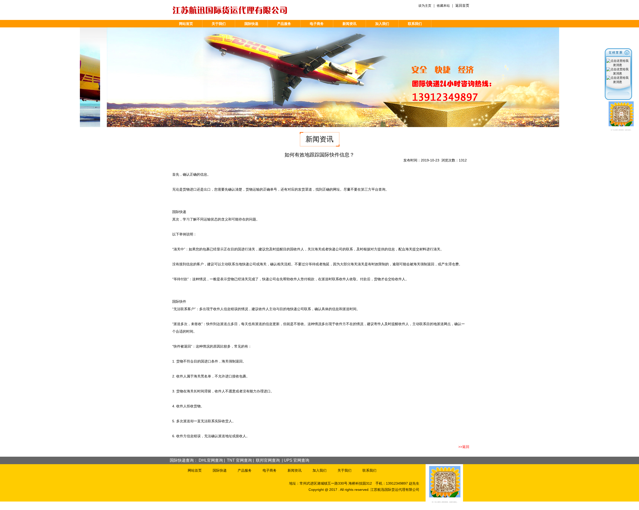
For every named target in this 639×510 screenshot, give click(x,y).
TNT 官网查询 (239, 460)
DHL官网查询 (211, 460)
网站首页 (186, 24)
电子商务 (317, 24)
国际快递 (251, 24)
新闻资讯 (349, 24)
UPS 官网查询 (296, 460)
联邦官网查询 (268, 460)
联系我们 (415, 24)
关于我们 (219, 24)
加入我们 (382, 24)
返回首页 (462, 5)
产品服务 (284, 24)
